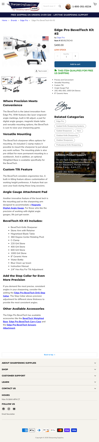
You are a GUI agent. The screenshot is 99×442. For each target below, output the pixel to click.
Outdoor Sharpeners (64, 140)
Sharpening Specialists (73, 162)
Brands (14, 20)
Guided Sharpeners (64, 131)
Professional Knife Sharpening (68, 145)
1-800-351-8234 (64, 171)
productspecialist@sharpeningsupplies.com (75, 175)
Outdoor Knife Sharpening (67, 135)
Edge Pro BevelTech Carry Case (25, 321)
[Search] (60, 6)
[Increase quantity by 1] (75, 56)
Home (4, 20)
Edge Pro (24, 20)
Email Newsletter (8, 414)
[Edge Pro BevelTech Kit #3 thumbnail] (7, 80)
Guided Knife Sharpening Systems (70, 126)
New (79, 131)
